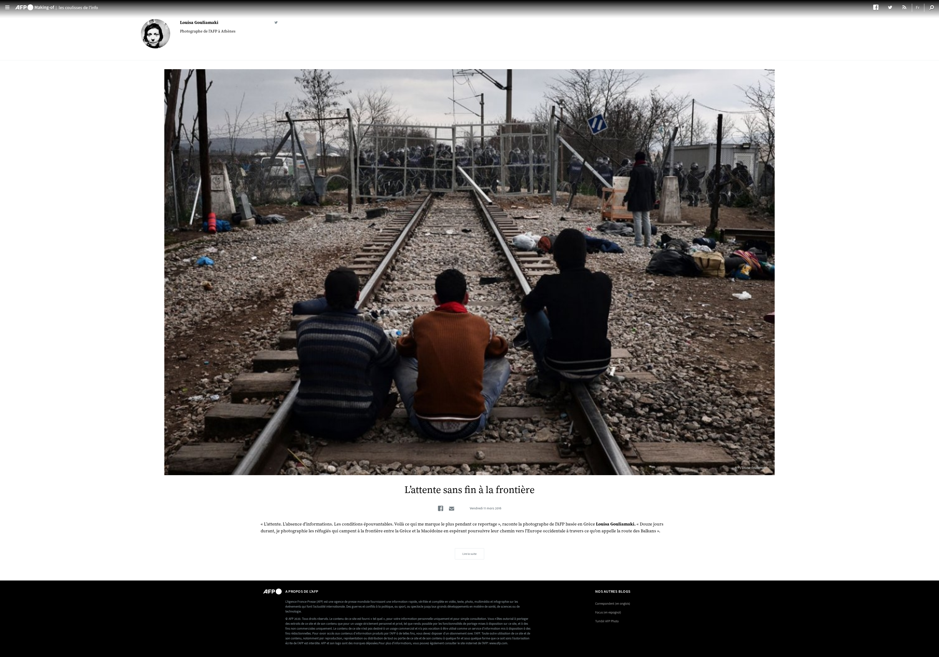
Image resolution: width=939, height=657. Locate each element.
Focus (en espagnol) (608, 612)
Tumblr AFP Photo (607, 621)
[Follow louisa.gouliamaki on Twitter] (276, 22)
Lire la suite (469, 554)
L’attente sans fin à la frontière (469, 490)
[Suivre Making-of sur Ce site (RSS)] (904, 7)
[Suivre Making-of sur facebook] (878, 7)
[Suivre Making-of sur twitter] (892, 7)
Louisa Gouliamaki (199, 22)
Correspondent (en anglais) (612, 603)
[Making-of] (34, 5)
